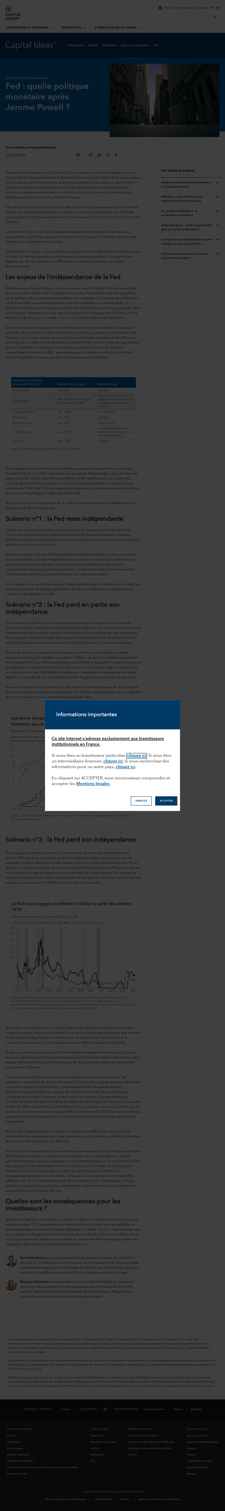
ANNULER (141, 801)
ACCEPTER (166, 801)
